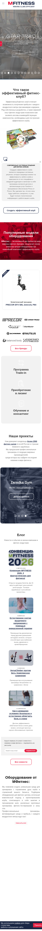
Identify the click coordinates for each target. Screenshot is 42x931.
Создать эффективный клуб (21, 210)
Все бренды (21, 348)
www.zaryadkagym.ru (24, 488)
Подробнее (21, 53)
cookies (17, 923)
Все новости (21, 762)
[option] (21, 290)
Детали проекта (21, 497)
